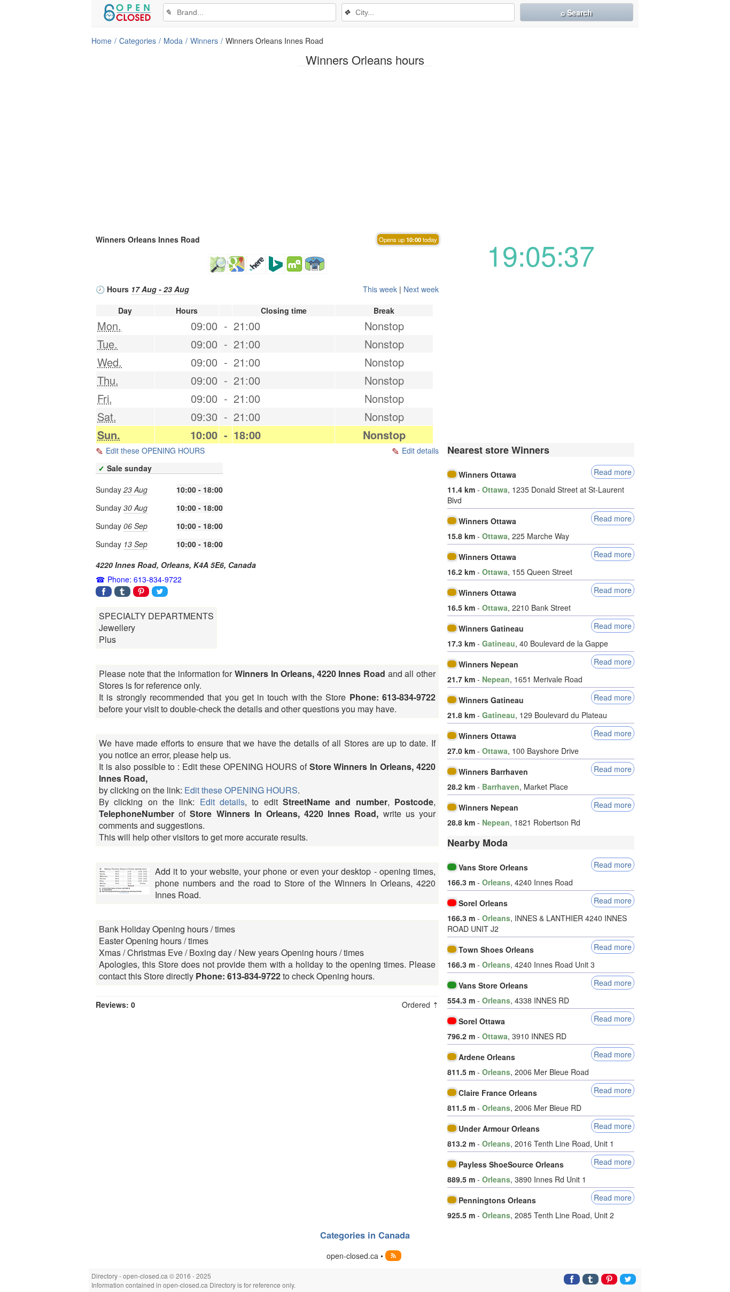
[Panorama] (315, 264)
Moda (173, 40)
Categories (137, 40)
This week (380, 289)
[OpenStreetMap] (217, 264)
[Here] (256, 264)
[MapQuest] (294, 264)
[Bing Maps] (275, 264)
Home (101, 40)
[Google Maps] (236, 264)
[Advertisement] (365, 149)
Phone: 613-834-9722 (144, 579)
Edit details (420, 450)
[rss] (393, 1255)
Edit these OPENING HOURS (155, 450)
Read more (613, 471)
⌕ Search (576, 12)
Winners (204, 40)
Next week (421, 289)
